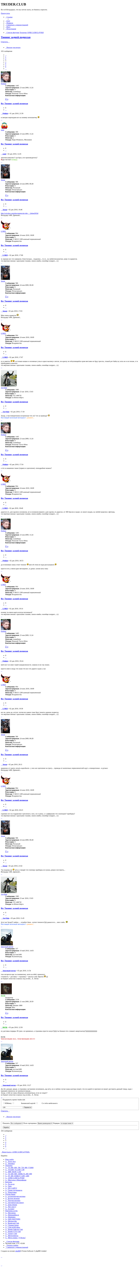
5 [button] (5, 65)
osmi (2, 130)
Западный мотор (7, 947)
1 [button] (5, 57)
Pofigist (3, 84)
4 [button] (5, 63)
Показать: (6, 1123)
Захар (3, 180)
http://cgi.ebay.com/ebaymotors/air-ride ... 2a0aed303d (19, 213)
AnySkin (4, 388)
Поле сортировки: (30, 1123)
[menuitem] (7, 21)
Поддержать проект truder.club (14, 1100)
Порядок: (56, 1123)
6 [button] (5, 67)
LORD (3, 231)
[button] (6, 55)
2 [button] (5, 59)
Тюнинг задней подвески (16, 37)
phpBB (17, 1251)
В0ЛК (3, 996)
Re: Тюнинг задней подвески (14, 103)
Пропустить (5, 13)
